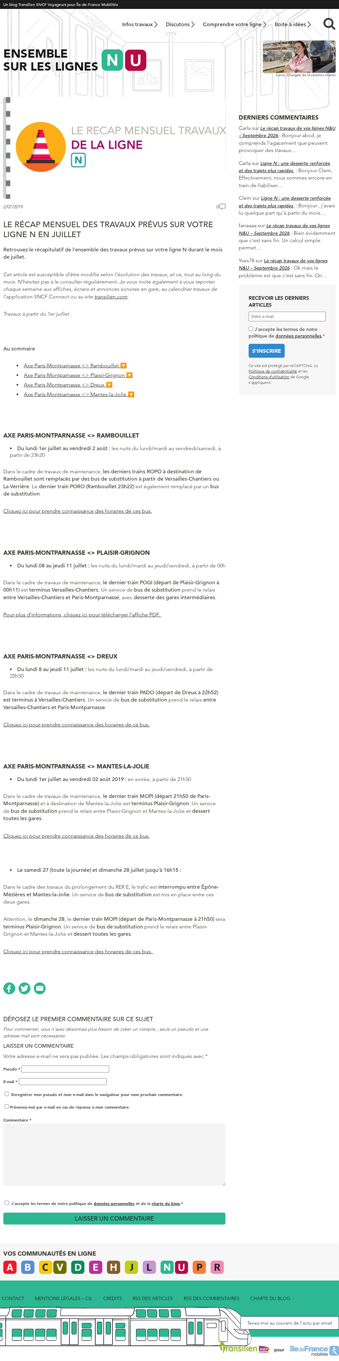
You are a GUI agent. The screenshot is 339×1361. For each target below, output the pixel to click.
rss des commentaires (211, 1298)
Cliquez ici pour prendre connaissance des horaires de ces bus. (77, 511)
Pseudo (11, 1069)
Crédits (112, 1298)
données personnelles (114, 1203)
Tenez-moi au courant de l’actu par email (289, 1323)
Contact (13, 1298)
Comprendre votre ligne (232, 24)
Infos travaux (137, 24)
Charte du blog (270, 1298)
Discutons (178, 24)
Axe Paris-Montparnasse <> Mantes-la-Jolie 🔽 (79, 394)
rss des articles (153, 1298)
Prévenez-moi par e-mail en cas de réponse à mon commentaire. (70, 1107)
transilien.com (110, 296)
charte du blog (166, 1203)
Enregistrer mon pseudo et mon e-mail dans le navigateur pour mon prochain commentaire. (97, 1094)
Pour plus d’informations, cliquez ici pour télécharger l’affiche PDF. (82, 614)
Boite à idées (290, 24)
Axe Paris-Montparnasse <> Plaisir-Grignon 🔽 (78, 375)
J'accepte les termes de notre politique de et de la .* (97, 1203)
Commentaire (17, 1120)
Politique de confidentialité (273, 371)
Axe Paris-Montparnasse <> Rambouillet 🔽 (75, 365)
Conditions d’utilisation (269, 376)
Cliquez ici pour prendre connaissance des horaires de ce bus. (76, 724)
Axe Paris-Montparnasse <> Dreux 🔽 (68, 385)
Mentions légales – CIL (63, 1298)
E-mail (10, 1081)
